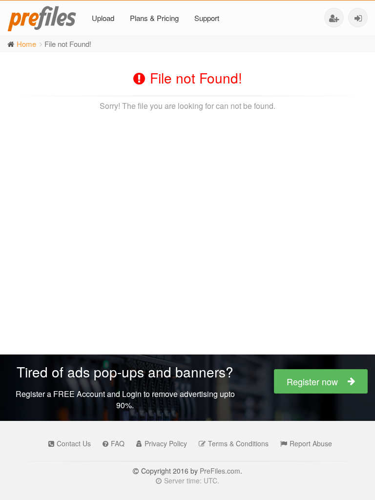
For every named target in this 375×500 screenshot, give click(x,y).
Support (206, 18)
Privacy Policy (166, 443)
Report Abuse (311, 443)
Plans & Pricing (154, 18)
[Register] (334, 17)
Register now (312, 381)
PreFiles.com (220, 471)
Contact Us (74, 443)
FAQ (118, 443)
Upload (103, 18)
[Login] (358, 17)
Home (26, 44)
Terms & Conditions (238, 443)
